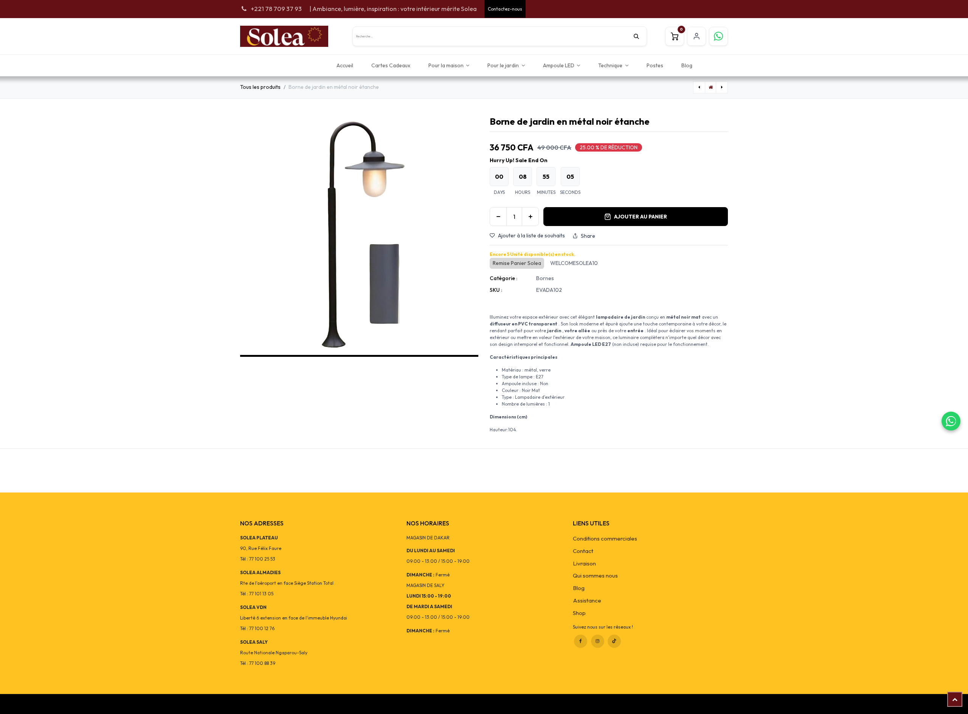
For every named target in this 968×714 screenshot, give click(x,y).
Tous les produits (260, 87)
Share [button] (588, 236)
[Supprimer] (498, 217)
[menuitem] (344, 65)
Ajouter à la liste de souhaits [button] (531, 235)
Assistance (587, 600)
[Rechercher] (640, 36)
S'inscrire (696, 36)
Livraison (584, 563)
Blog (579, 588)
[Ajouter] (530, 217)
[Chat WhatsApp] (951, 421)
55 (546, 176)
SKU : (496, 290)
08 (523, 176)
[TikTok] (614, 641)
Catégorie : (503, 278)
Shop (579, 612)
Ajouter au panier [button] (640, 216)
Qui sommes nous (595, 575)
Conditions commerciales (605, 538)
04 (570, 176)
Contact (583, 550)
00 (499, 176)
